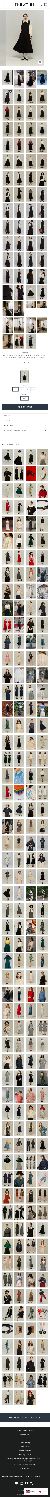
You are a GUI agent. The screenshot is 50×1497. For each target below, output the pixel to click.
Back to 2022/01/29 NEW (27, 1417)
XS (15, 389)
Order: (25, 394)
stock (24, 398)
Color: (25, 368)
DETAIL (7, 416)
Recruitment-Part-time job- (25, 1465)
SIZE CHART (9, 425)
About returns (25, 1447)
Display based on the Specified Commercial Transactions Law (25, 1459)
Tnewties (25, 4)
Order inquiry (25, 1443)
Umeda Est (25, 1435)
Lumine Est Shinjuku (25, 1431)
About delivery (25, 1451)
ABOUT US (25, 1469)
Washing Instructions (15, 430)
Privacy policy (25, 1454)
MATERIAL (8, 420)
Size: (25, 385)
